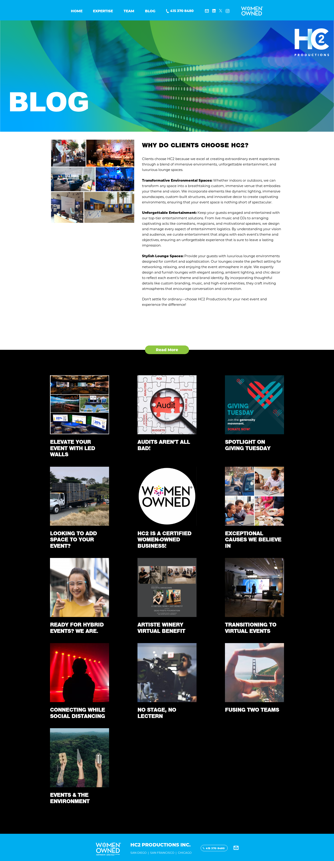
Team (129, 11)
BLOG (150, 11)
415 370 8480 (182, 11)
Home (76, 11)
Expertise (103, 11)
